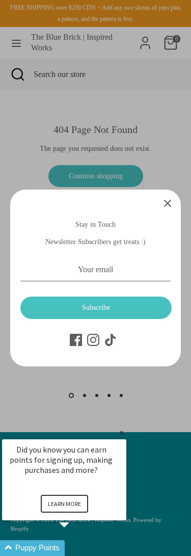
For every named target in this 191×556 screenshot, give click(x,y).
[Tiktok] (110, 340)
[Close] (167, 203)
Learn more (64, 504)
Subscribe (96, 307)
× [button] (122, 432)
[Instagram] (93, 340)
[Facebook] (76, 340)
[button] (76, 548)
